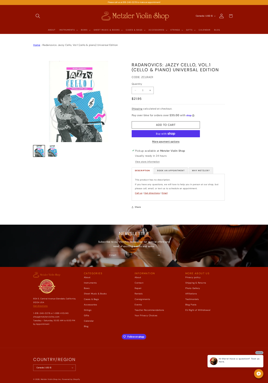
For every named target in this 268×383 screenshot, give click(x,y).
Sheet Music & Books (95, 293)
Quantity (137, 84)
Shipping (137, 108)
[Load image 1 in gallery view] (39, 151)
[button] (37, 16)
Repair (138, 288)
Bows (86, 288)
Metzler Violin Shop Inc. (51, 379)
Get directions (152, 193)
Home (36, 45)
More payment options (165, 141)
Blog (86, 326)
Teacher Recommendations (149, 310)
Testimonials (192, 299)
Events (138, 304)
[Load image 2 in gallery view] (52, 151)
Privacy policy (193, 277)
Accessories (90, 304)
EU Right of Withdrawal (197, 310)
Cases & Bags (91, 299)
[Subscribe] (158, 255)
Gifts (86, 315)
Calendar (89, 320)
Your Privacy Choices (146, 315)
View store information (147, 161)
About (87, 277)
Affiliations (191, 293)
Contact (139, 282)
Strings (87, 310)
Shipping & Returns (195, 282)
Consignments (142, 299)
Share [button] (138, 207)
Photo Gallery (192, 288)
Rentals (139, 293)
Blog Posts (191, 304)
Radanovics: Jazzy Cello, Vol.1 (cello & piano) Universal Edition (80, 45)
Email (165, 193)
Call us (138, 193)
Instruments (90, 282)
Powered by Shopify (71, 379)
